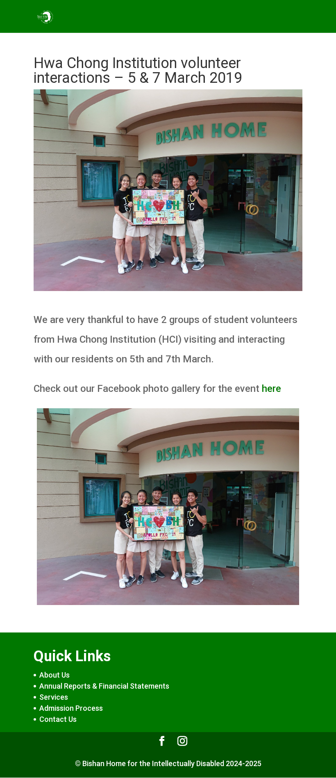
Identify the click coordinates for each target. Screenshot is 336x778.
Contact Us (58, 719)
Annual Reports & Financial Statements (104, 686)
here (271, 388)
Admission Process (71, 708)
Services (53, 697)
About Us (54, 675)
